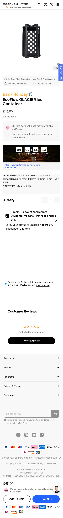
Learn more (42, 285)
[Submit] (55, 414)
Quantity (8, 200)
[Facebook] (18, 435)
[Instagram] (26, 435)
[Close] (58, 64)
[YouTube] (34, 435)
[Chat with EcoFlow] (56, 489)
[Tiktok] (42, 435)
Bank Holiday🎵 (18, 94)
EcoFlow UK (30, 463)
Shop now (46, 499)
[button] (60, 72)
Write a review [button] (32, 340)
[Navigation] (58, 4)
